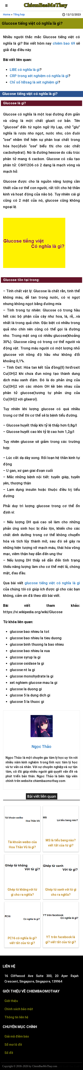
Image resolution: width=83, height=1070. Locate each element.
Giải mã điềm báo (16, 1036)
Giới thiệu (11, 1001)
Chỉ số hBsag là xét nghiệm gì (34, 82)
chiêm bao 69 (64, 43)
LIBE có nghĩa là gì (25, 70)
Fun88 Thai (68, 1066)
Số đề (8, 1053)
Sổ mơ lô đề (13, 1044)
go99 (60, 1066)
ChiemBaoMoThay (45, 5)
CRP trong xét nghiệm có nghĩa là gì (39, 76)
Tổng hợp (19, 14)
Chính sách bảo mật (18, 1009)
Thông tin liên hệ (16, 1017)
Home (6, 14)
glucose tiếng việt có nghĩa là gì (52, 583)
